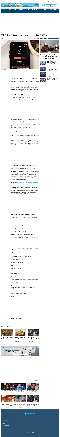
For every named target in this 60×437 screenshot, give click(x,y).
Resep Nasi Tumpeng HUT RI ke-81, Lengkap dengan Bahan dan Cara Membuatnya (20, 339)
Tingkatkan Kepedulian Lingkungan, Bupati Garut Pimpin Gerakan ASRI (52, 62)
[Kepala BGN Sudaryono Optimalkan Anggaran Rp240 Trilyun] (43, 74)
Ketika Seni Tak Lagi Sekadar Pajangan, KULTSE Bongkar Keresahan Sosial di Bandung (33, 339)
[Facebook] (54, 1)
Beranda (2, 32)
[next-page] (4, 344)
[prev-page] (2, 344)
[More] (32, 75)
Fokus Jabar (42, 64)
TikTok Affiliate (18, 318)
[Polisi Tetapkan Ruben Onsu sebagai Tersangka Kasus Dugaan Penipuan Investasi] (43, 69)
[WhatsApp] (26, 75)
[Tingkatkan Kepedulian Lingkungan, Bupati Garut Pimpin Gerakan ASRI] (43, 63)
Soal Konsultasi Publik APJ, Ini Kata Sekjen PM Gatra (52, 79)
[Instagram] (56, 1)
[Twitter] (58, 1)
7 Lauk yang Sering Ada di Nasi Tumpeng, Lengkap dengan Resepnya (6, 339)
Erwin (6, 38)
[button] (57, 12)
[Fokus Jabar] (50, 5)
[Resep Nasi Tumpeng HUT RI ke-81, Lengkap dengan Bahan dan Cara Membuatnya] (20, 332)
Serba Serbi (7, 32)
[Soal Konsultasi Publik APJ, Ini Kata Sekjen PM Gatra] (43, 80)
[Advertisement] (30, 22)
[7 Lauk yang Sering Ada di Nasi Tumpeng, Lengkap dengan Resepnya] (7, 332)
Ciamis (49, 52)
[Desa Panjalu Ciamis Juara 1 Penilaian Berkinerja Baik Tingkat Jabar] (49, 46)
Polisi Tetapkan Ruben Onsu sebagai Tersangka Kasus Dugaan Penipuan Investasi (52, 68)
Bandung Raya (4, 335)
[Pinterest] (24, 75)
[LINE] (29, 75)
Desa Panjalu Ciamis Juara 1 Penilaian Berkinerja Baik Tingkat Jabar (49, 56)
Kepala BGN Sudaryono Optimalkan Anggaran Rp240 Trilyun (52, 74)
